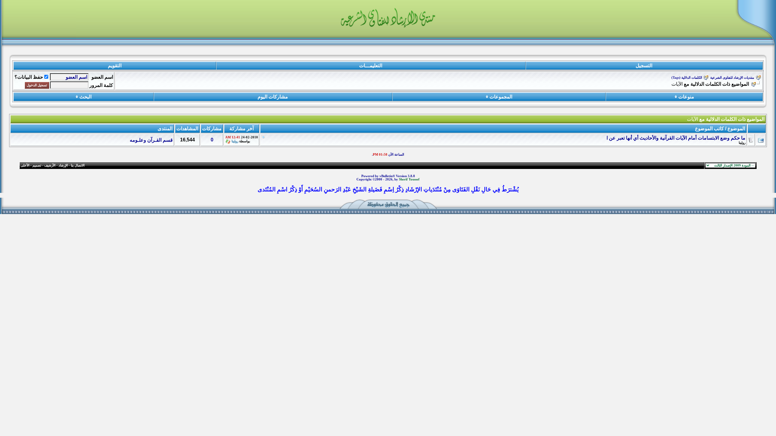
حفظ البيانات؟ (29, 77)
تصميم (36, 165)
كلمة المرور (101, 85)
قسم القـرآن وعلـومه (151, 140)
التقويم (115, 65)
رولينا (742, 142)
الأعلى (25, 165)
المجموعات (501, 96)
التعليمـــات (370, 65)
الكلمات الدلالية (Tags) (686, 77)
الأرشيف (49, 165)
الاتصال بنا (78, 165)
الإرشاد (63, 165)
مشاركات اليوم (273, 96)
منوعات (686, 96)
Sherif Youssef (409, 179)
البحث (85, 96)
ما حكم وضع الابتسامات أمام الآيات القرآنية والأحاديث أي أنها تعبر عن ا (676, 137)
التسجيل (644, 65)
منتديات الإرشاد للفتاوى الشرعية (732, 77)
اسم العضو (102, 77)
